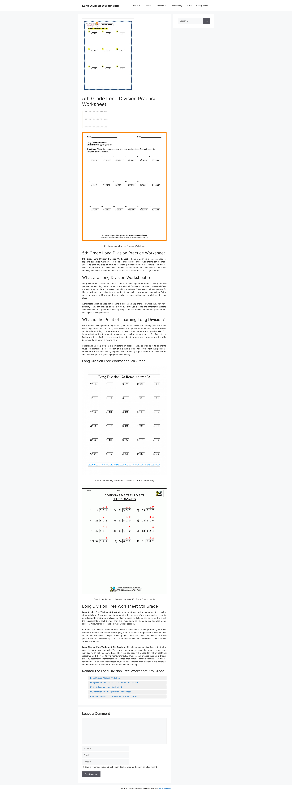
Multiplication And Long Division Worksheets (110, 692)
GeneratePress (165, 788)
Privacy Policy (202, 6)
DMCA (189, 6)
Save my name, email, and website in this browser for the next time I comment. (121, 767)
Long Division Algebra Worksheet (105, 678)
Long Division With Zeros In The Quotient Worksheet (114, 682)
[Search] (206, 21)
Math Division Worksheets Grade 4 (106, 687)
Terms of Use (161, 6)
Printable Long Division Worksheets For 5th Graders (113, 696)
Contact (148, 6)
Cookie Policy (176, 6)
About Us (136, 6)
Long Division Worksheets (100, 5)
